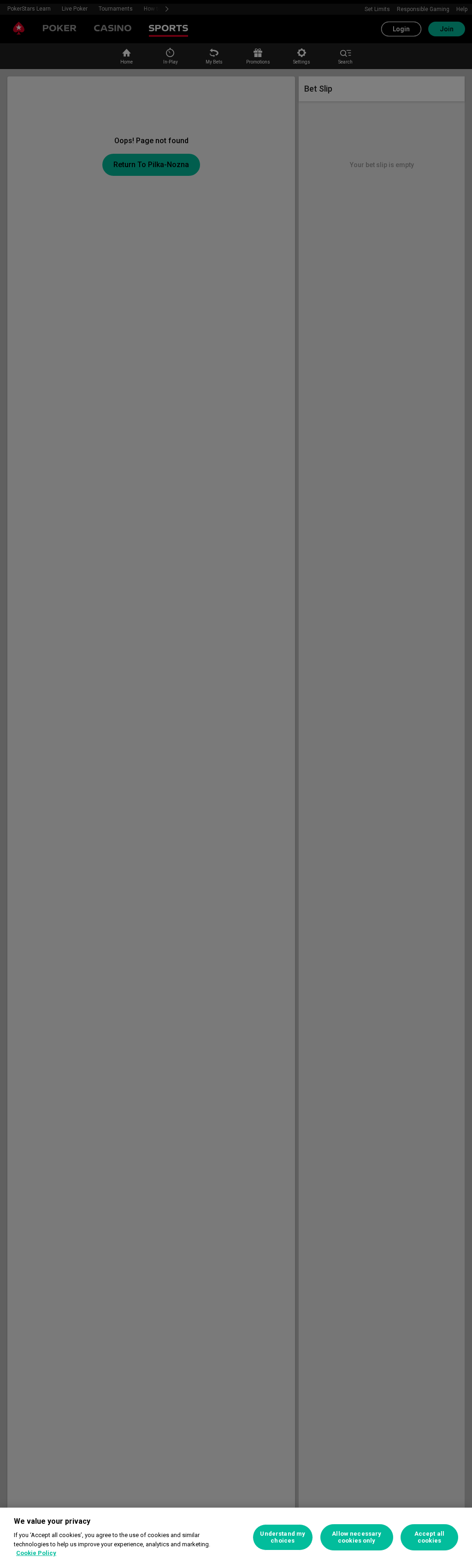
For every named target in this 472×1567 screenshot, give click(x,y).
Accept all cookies (429, 1537)
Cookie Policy (36, 1553)
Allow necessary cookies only (356, 1537)
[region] (236, 1537)
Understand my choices (282, 1537)
